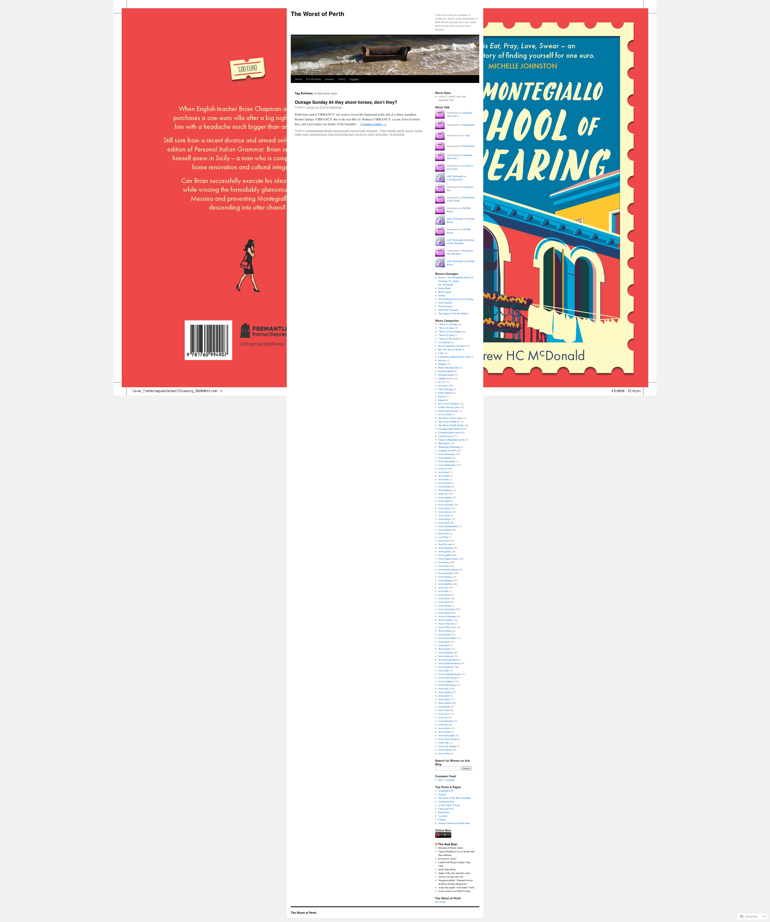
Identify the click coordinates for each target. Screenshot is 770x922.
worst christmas (445, 504)
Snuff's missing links (448, 410)
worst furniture (445, 547)
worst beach (444, 475)
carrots (400, 130)
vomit (371, 134)
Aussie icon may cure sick (450, 876)
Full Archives (313, 79)
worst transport (445, 720)
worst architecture (446, 464)
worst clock (443, 515)
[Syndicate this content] (436, 844)
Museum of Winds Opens (450, 847)
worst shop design (447, 684)
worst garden (444, 551)
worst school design (447, 677)
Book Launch (444, 291)
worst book (443, 482)
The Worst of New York (449, 418)
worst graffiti (444, 555)
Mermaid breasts (446, 374)
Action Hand (444, 288)
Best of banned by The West (451, 345)
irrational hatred (445, 371)
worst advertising (446, 454)
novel (306, 134)
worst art (442, 468)
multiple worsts (445, 378)
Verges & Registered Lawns (451, 439)
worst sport (443, 695)
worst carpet (444, 500)
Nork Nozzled (445, 302)
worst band (443, 472)
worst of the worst (447, 627)
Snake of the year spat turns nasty (454, 873)
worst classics (445, 511)
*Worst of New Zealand (449, 331)
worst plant (443, 645)
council (409, 130)
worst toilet (443, 710)
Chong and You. (446, 808)
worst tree (443, 724)
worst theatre (444, 706)
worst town (443, 713)
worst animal (444, 457)
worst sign (372, 130)
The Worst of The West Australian (454, 797)
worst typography (446, 735)
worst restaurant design (449, 674)
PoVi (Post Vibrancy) (448, 403)
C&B (440, 353)
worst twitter (444, 731)
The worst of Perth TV (449, 421)
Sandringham (468, 124)
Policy (341, 79)
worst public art (445, 666)
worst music (444, 598)
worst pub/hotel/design (449, 663)
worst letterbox (445, 583)
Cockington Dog (455, 179)
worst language (341, 130)
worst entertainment (447, 526)
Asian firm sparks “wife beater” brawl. (456, 887)
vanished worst (445, 436)
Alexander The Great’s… (459, 114)
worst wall (443, 742)
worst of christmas (447, 616)
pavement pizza (318, 134)
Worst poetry (444, 648)
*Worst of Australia (447, 324)
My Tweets (440, 901)
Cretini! (442, 295)
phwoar (442, 396)
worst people (444, 634)
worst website (445, 749)
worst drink (443, 522)
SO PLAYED (445, 414)
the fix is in (361, 134)
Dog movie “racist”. (447, 858)
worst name (443, 601)
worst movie (444, 594)
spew (331, 134)
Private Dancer (445, 306)
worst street (443, 699)
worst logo (443, 587)
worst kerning (445, 576)
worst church (444, 508)
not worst (442, 385)
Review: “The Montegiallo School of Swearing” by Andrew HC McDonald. (455, 281)
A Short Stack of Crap (449, 805)
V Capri (466, 135)
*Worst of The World (448, 338)
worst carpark (444, 497)
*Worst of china (445, 327)
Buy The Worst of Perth (449, 349)
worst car (442, 493)
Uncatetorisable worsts (449, 432)
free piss (442, 360)
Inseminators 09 (446, 790)
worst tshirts (444, 728)
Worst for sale (445, 544)
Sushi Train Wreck (447, 869)
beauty (392, 130)
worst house (444, 562)
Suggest (354, 79)
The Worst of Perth (317, 13)
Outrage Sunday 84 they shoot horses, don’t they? (346, 102)
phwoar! (329, 79)
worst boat (443, 479)
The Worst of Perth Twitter (451, 425)
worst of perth (358, 130)
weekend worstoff (446, 450)
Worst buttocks (445, 490)
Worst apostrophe (446, 461)
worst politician (445, 652)
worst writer (444, 753)
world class (381, 134)
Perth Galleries (445, 392)
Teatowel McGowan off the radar (454, 823)
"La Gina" (443, 815)
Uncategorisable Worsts (319, 130)
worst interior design (448, 569)
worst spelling (445, 692)
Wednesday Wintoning (449, 446)
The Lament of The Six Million (453, 313)
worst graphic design (448, 558)
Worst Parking (445, 630)
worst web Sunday (447, 746)
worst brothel (444, 486)
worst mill (443, 591)
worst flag (443, 537)
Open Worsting (445, 389)
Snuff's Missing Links (448, 407)
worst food (443, 540)
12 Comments (396, 134)
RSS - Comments (446, 779)
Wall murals (444, 443)
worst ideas (443, 565)
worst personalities (447, 638)
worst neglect (444, 605)
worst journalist (445, 573)
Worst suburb (444, 702)
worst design (444, 519)
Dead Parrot (444, 812)
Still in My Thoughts (448, 309)
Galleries (442, 363)
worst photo (444, 641)
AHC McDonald (455, 176)
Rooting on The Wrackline (460, 241)
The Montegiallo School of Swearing (456, 299)
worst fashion (444, 529)
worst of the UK (446, 623)
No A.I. (442, 381)
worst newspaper (446, 609)
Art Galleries (444, 342)
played (441, 399)
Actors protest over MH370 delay (454, 891)
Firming (442, 819)
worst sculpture (445, 681)
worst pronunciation (447, 659)
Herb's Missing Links (448, 367)
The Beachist (468, 145)
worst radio (443, 670)
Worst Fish (443, 533)
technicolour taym (344, 134)
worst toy (442, 717)
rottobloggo (335, 107)
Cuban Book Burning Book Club (454, 356)
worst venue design (447, 738)
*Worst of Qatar (446, 335)
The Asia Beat (447, 844)
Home (298, 79)
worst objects (444, 612)
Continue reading (373, 124)
